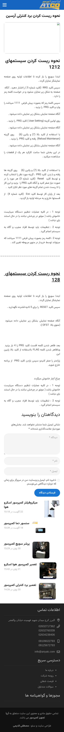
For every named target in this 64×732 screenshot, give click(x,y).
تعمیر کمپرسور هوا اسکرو (20, 564)
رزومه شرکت (47, 676)
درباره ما (49, 670)
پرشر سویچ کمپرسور (17, 543)
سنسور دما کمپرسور (16, 523)
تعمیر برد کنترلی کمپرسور (20, 585)
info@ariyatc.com (45, 651)
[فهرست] (4, 5)
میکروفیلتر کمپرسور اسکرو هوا (20, 505)
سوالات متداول (45, 687)
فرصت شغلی (46, 681)
